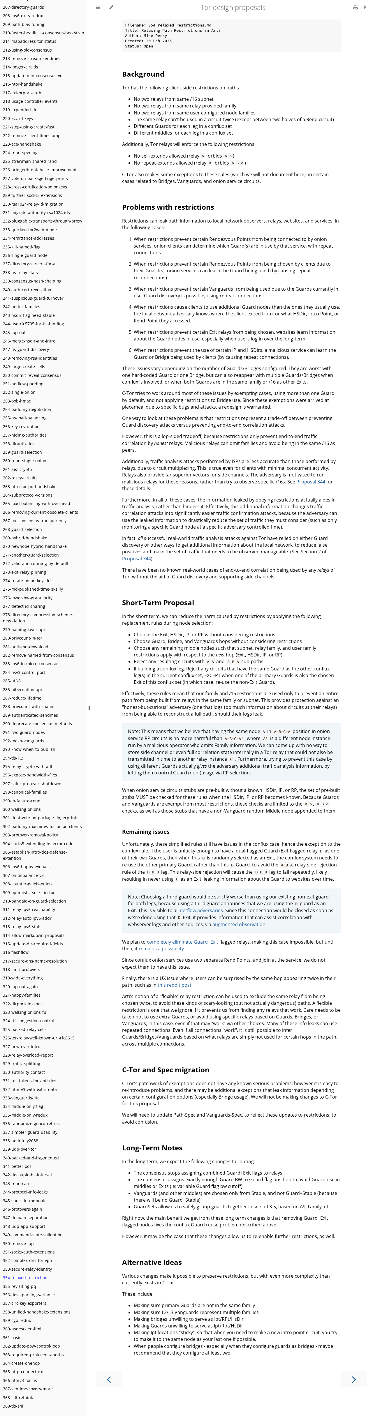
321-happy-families (22, 995)
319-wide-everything (23, 978)
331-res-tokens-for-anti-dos (29, 1080)
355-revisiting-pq (19, 1286)
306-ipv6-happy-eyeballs (27, 866)
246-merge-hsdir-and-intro (29, 341)
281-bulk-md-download (25, 646)
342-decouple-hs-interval (27, 1174)
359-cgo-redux (17, 1320)
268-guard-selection (22, 529)
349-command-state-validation (33, 1234)
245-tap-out (14, 332)
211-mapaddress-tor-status (29, 41)
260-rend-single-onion (24, 460)
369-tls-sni (13, 1406)
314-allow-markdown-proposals (33, 935)
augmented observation (238, 924)
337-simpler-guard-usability (30, 1132)
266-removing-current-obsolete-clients (40, 512)
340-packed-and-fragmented (31, 1158)
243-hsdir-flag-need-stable (29, 315)
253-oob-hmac (17, 401)
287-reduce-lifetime (22, 698)
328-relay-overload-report (28, 1055)
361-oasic (12, 1337)
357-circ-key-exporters (24, 1303)
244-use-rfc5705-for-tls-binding (33, 323)
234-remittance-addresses (28, 238)
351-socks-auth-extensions (29, 1252)
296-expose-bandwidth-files (30, 775)
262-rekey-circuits (20, 478)
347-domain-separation (26, 1217)
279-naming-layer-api (24, 629)
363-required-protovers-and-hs (33, 1354)
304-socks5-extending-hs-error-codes (39, 843)
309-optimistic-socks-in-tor (29, 892)
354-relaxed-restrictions (26, 1277)
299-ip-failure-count (22, 801)
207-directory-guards (23, 7)
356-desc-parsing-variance (29, 1294)
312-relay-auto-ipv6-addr (27, 918)
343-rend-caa (16, 1183)
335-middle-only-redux (25, 1115)
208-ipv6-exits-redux (23, 15)
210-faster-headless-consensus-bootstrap (43, 33)
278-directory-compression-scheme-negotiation (38, 618)
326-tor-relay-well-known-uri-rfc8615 (39, 1038)
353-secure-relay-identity (27, 1269)
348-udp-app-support (24, 1226)
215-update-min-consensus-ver (33, 75)
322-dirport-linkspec (23, 1004)
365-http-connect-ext (23, 1371)
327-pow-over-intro (21, 1046)
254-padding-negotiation (27, 409)
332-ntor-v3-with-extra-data (30, 1089)
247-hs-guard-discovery (26, 349)
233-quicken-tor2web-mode (30, 229)
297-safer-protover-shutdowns (32, 783)
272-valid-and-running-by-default (35, 563)
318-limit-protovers (21, 969)
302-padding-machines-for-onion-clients (42, 826)
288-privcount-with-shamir (29, 706)
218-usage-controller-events (30, 101)
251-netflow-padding (23, 383)
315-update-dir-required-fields (33, 944)
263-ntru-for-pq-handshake (30, 486)
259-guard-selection (22, 452)
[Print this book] (356, 7)
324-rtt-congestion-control (28, 1020)
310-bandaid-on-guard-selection (34, 901)
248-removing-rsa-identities (30, 358)
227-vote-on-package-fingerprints (35, 178)
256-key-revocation (21, 426)
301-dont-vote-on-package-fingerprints (40, 817)
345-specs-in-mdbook (24, 1200)
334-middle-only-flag (23, 1106)
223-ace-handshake (22, 144)
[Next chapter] (354, 1379)
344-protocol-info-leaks (25, 1192)
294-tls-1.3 (13, 758)
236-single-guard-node (25, 255)
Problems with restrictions (168, 207)
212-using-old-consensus (27, 50)
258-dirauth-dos (18, 443)
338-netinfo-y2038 (20, 1140)
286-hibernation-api (22, 689)
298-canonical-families (25, 792)
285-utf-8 (12, 681)
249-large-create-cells (24, 366)
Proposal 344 (310, 482)
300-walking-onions (22, 809)
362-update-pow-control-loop (31, 1346)
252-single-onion (19, 392)
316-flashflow (16, 952)
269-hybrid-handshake (25, 538)
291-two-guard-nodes (24, 732)
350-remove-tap (18, 1243)
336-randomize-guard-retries (31, 1123)
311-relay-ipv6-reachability (29, 909)
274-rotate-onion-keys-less (28, 580)
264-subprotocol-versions (27, 495)
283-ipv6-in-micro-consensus (31, 663)
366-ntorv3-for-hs (20, 1380)
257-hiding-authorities (25, 435)
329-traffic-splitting (21, 1063)
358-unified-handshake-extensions (37, 1312)
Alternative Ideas (152, 1262)
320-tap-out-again (20, 986)
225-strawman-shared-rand (30, 161)
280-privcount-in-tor (22, 638)
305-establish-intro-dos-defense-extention (35, 855)
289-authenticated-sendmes (30, 715)
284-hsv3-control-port (24, 672)
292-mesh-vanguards (23, 741)
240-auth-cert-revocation (27, 289)
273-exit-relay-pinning (24, 572)
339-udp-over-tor (19, 1149)
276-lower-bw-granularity (27, 598)
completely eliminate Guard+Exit (182, 942)
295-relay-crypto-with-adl (27, 766)
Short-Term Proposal (158, 602)
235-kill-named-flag (22, 247)
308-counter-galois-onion (27, 884)
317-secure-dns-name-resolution (35, 961)
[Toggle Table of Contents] (98, 7)
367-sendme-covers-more (28, 1389)
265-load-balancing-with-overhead (36, 503)
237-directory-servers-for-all (30, 263)
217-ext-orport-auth (22, 93)
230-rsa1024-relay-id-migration (33, 204)
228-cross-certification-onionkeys (35, 187)
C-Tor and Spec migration (166, 1069)
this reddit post (174, 985)
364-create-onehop (21, 1363)
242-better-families (21, 306)
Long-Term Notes (152, 1147)
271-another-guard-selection (31, 555)
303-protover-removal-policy (30, 835)
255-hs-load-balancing (25, 418)
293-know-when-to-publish (29, 749)
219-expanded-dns (21, 109)
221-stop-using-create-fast (28, 127)
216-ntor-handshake (23, 84)
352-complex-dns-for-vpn (27, 1260)
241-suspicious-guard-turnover (33, 298)
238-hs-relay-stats (20, 272)
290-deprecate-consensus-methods (37, 723)
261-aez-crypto (17, 469)
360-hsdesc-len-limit (23, 1329)
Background (143, 74)
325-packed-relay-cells (25, 1029)
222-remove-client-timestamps (33, 135)
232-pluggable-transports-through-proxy (42, 221)
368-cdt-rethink (18, 1397)
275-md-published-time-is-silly (33, 589)
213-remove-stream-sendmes (31, 58)
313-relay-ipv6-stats (22, 926)
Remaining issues (145, 831)
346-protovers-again (22, 1209)
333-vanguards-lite (21, 1098)
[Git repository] (365, 7)
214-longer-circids (20, 67)
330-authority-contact (24, 1072)
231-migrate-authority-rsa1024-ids (36, 212)
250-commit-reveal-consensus (32, 375)
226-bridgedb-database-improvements (41, 169)
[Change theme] (111, 7)
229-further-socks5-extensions (32, 195)
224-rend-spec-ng (20, 152)
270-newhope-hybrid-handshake (35, 546)
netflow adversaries (201, 910)
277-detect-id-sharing (24, 606)
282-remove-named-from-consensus (38, 655)
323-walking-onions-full (26, 1012)
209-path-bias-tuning (23, 24)
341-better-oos (17, 1166)
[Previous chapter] (109, 1379)
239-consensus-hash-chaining (32, 281)
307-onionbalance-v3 (23, 875)
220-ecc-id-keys (18, 118)
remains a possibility (161, 948)
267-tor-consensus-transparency (34, 520)
